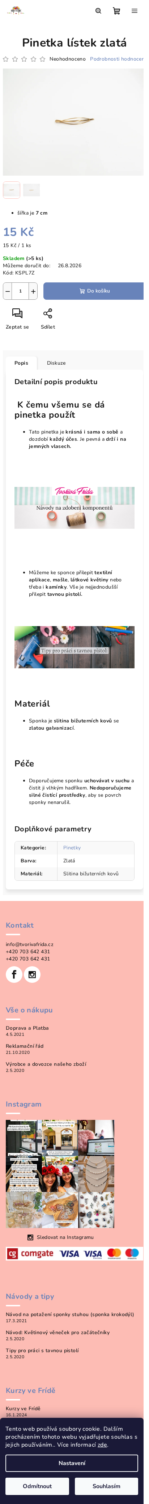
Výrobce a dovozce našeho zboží (46, 1064)
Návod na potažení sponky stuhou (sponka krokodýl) (70, 1314)
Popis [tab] (21, 363)
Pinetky (72, 847)
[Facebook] (14, 974)
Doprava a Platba (27, 1028)
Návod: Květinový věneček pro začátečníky (58, 1332)
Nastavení (72, 1463)
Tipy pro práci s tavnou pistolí (42, 1350)
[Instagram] (32, 974)
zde (102, 1445)
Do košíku (98, 290)
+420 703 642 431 (28, 951)
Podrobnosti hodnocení (118, 59)
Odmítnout (37, 1486)
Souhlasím (106, 1486)
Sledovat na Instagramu (65, 1237)
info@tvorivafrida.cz (30, 944)
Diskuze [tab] (56, 363)
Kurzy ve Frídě (23, 1408)
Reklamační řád (25, 1046)
